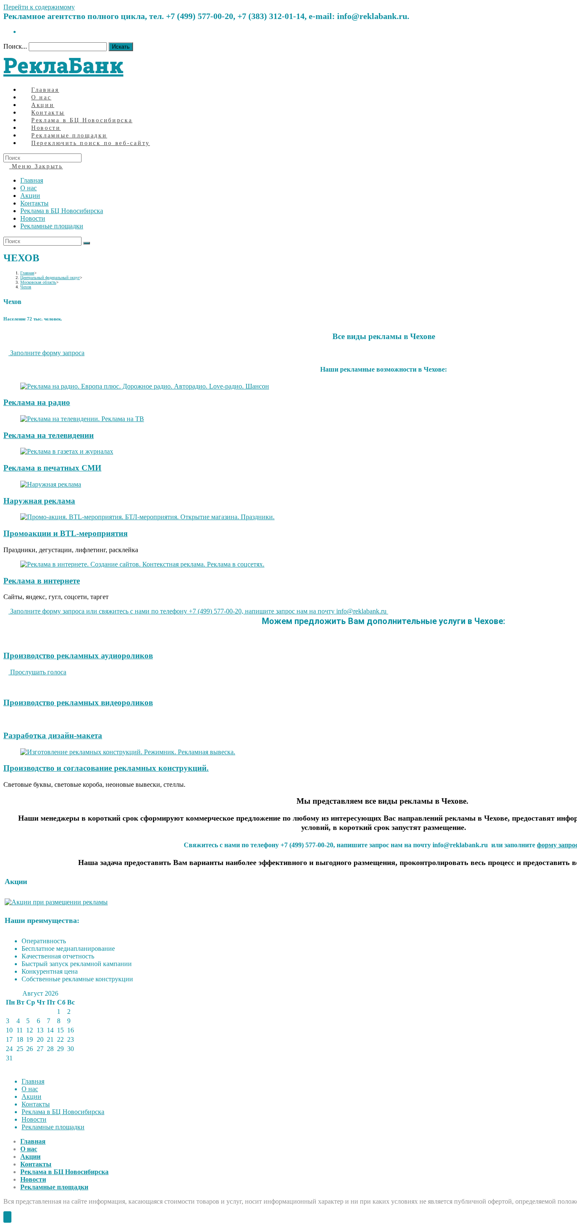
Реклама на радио (36, 402)
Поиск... (15, 46)
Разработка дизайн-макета (52, 735)
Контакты (34, 203)
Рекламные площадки (51, 226)
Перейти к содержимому (39, 7)
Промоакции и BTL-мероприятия (65, 533)
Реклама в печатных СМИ (52, 467)
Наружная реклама (39, 500)
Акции (30, 195)
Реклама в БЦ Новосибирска (61, 210)
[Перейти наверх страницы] (7, 1217)
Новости (32, 218)
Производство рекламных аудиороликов (78, 655)
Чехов (25, 287)
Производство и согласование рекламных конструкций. (106, 768)
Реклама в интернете (41, 580)
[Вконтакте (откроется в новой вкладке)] (22, 31)
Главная (31, 180)
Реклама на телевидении (48, 435)
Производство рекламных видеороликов (78, 702)
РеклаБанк (63, 65)
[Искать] (86, 243)
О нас (28, 188)
